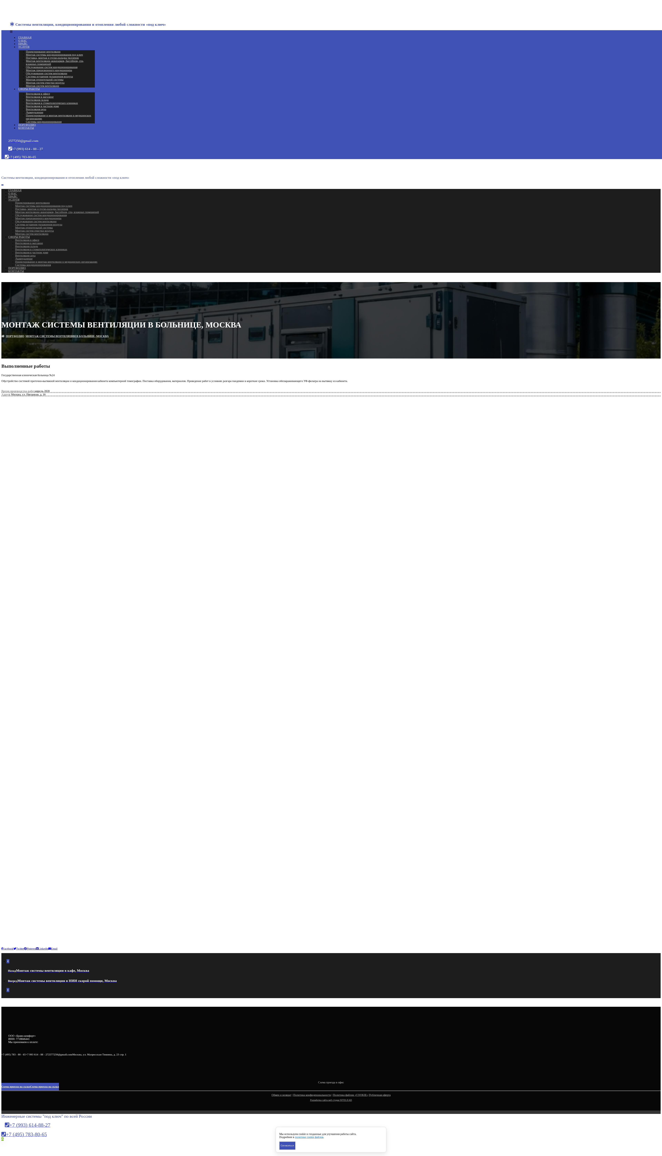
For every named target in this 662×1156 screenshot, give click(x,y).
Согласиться (287, 1145)
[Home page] (2, 336)
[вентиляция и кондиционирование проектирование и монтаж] (16, 13)
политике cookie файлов (309, 1137)
